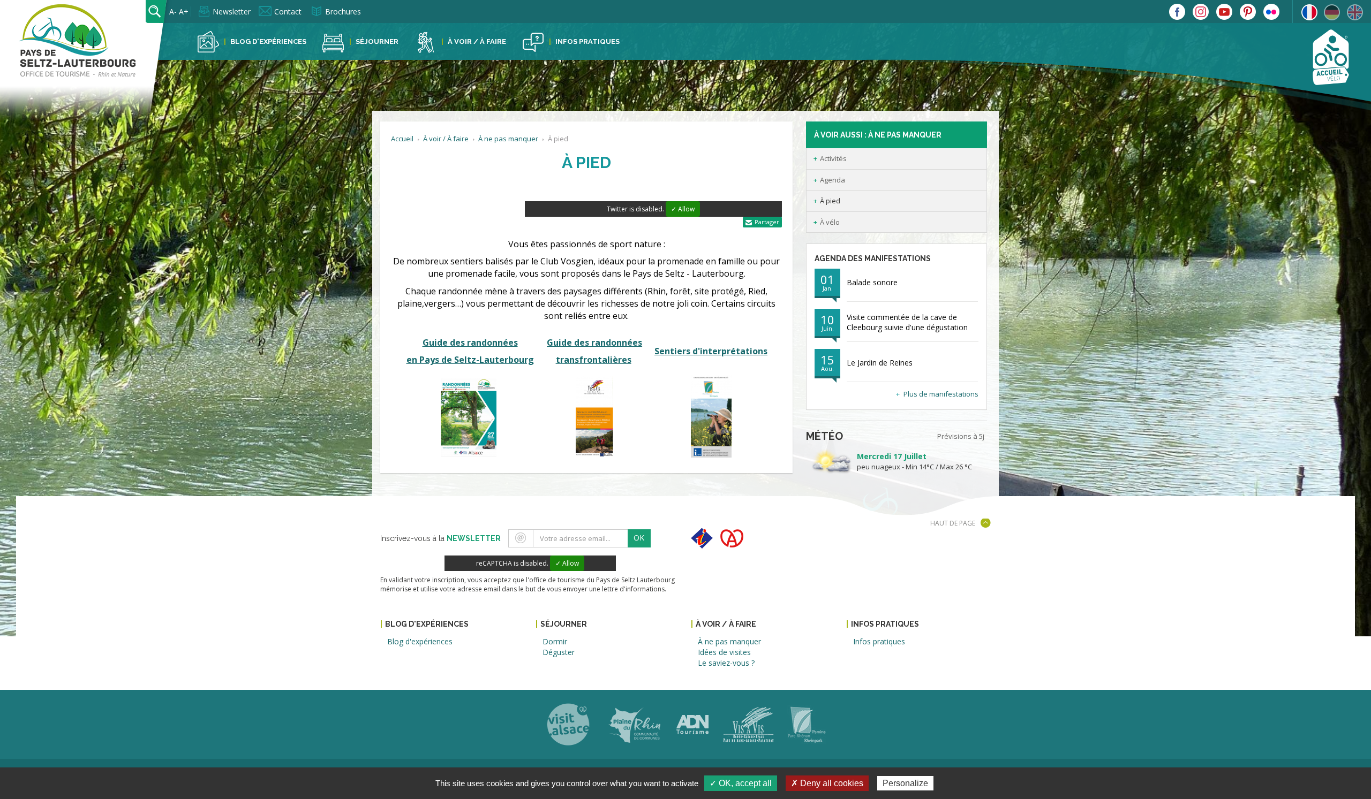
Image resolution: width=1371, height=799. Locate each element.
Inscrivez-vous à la (440, 538)
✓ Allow (683, 209)
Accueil (402, 138)
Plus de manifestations (940, 394)
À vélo (830, 222)
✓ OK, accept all (741, 783)
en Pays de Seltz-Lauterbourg (470, 360)
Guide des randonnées (470, 342)
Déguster (559, 652)
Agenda (832, 180)
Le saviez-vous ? (726, 663)
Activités (833, 158)
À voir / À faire (477, 41)
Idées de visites (724, 652)
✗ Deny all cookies (827, 783)
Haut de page (952, 523)
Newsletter (232, 11)
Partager (767, 222)
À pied (830, 201)
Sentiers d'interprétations (710, 351)
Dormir (555, 641)
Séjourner (377, 41)
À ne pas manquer (508, 138)
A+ (184, 11)
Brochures (343, 11)
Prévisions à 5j (960, 436)
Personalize (905, 783)
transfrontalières (593, 360)
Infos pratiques (587, 41)
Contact (288, 11)
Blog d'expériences (268, 41)
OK (639, 537)
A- (173, 11)
